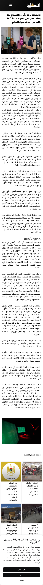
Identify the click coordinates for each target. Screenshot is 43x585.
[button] (10, 5)
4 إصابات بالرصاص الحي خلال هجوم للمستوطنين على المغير (32, 530)
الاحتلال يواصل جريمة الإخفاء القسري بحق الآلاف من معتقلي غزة (32, 488)
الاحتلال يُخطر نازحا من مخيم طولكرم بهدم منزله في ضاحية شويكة (11, 530)
